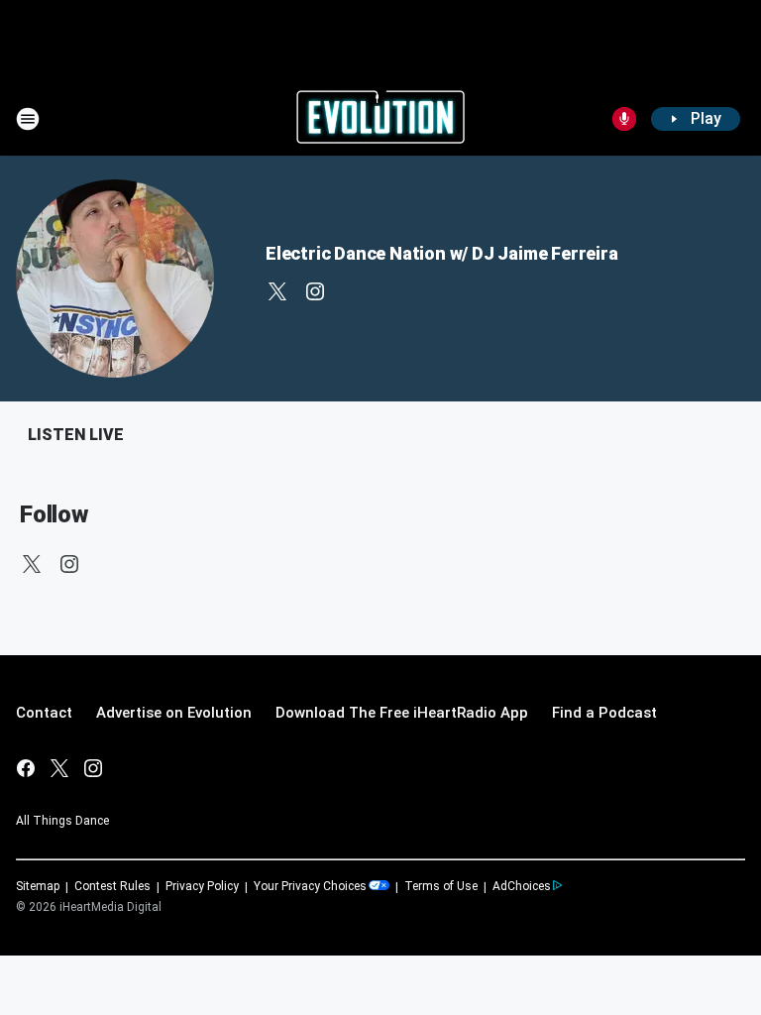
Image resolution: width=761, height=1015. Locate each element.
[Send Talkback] (624, 119)
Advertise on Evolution (174, 713)
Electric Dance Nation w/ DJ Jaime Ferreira (442, 253)
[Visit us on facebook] (26, 768)
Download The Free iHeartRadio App (401, 713)
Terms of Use (441, 886)
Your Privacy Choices (310, 886)
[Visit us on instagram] (315, 291)
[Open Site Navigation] (28, 119)
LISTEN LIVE (76, 434)
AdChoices (521, 886)
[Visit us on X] (277, 291)
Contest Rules (112, 886)
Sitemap (37, 886)
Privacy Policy (202, 886)
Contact (44, 713)
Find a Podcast (604, 713)
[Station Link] (380, 119)
